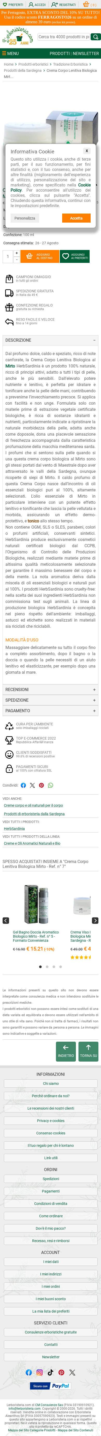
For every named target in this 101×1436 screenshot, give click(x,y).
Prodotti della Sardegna (23, 70)
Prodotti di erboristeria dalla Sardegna (34, 814)
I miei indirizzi (50, 1274)
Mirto (10, 366)
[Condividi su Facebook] (23, 784)
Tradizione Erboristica (70, 64)
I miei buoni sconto (51, 1299)
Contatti (50, 1345)
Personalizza (25, 218)
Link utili (50, 1158)
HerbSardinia (14, 829)
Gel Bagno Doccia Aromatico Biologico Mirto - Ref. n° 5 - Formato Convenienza (36, 936)
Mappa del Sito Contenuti (75, 1430)
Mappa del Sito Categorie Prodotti (31, 1430)
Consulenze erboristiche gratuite (51, 1332)
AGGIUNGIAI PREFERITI (79, 256)
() (93, 5)
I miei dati (51, 1262)
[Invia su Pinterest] (41, 784)
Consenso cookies (50, 1133)
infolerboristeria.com (25, 1408)
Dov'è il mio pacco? (51, 1228)
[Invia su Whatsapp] (50, 784)
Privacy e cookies (50, 1121)
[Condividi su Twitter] (32, 784)
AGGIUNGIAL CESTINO (45, 256)
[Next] (95, 920)
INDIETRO (66, 1056)
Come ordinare (51, 1216)
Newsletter (51, 1357)
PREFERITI (16, 5)
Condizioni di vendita (50, 1204)
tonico (33, 521)
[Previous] (6, 920)
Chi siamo (51, 1083)
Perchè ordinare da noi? (51, 1096)
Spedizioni (51, 1179)
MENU (12, 53)
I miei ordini (51, 1286)
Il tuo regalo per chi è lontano (51, 1145)
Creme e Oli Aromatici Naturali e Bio (32, 843)
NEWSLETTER (86, 53)
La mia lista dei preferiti (50, 1311)
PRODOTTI (60, 53)
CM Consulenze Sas (49, 1405)
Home (8, 64)
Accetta (76, 218)
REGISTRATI (67, 5)
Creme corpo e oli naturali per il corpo (33, 805)
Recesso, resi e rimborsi (50, 1241)
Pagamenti (51, 1191)
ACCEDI (40, 5)
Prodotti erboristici (33, 64)
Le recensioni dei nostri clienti (50, 1108)
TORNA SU (88, 1056)
